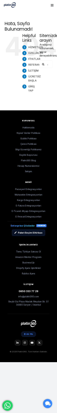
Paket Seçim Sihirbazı (30, 232)
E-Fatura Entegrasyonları (28, 205)
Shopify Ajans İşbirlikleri (28, 268)
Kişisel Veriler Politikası (28, 133)
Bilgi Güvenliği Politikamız (28, 149)
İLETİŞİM (33, 70)
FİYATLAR (34, 58)
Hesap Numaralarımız (28, 166)
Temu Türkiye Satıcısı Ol (28, 251)
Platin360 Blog (28, 160)
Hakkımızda (28, 127)
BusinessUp (28, 262)
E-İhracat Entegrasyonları (28, 216)
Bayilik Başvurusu (28, 155)
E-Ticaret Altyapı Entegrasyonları (28, 211)
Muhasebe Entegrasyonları (28, 194)
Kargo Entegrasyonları (28, 200)
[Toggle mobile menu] (52, 5)
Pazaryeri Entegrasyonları (28, 189)
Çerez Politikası (29, 144)
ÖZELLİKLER (35, 52)
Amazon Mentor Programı (28, 257)
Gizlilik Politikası (28, 138)
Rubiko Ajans (28, 273)
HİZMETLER (35, 47)
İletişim (28, 171)
